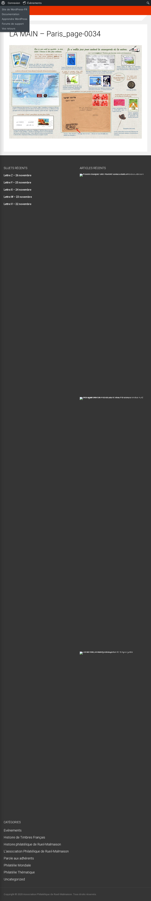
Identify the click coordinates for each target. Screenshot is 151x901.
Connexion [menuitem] (14, 2)
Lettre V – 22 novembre (17, 204)
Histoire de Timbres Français (24, 837)
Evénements (13, 830)
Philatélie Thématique (19, 872)
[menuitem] (3, 3)
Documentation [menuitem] (10, 14)
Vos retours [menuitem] (8, 28)
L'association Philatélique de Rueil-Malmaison (36, 851)
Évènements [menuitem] (34, 2)
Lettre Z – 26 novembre (17, 175)
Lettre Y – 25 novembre (17, 182)
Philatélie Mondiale (17, 865)
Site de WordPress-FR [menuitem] (14, 9)
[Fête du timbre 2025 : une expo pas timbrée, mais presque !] (112, 651)
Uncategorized (14, 879)
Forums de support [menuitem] (13, 23)
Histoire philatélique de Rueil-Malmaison (32, 844)
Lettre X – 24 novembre (17, 189)
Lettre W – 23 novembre (18, 196)
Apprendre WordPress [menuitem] (14, 18)
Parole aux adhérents (19, 858)
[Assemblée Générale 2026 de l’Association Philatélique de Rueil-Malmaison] (112, 174)
